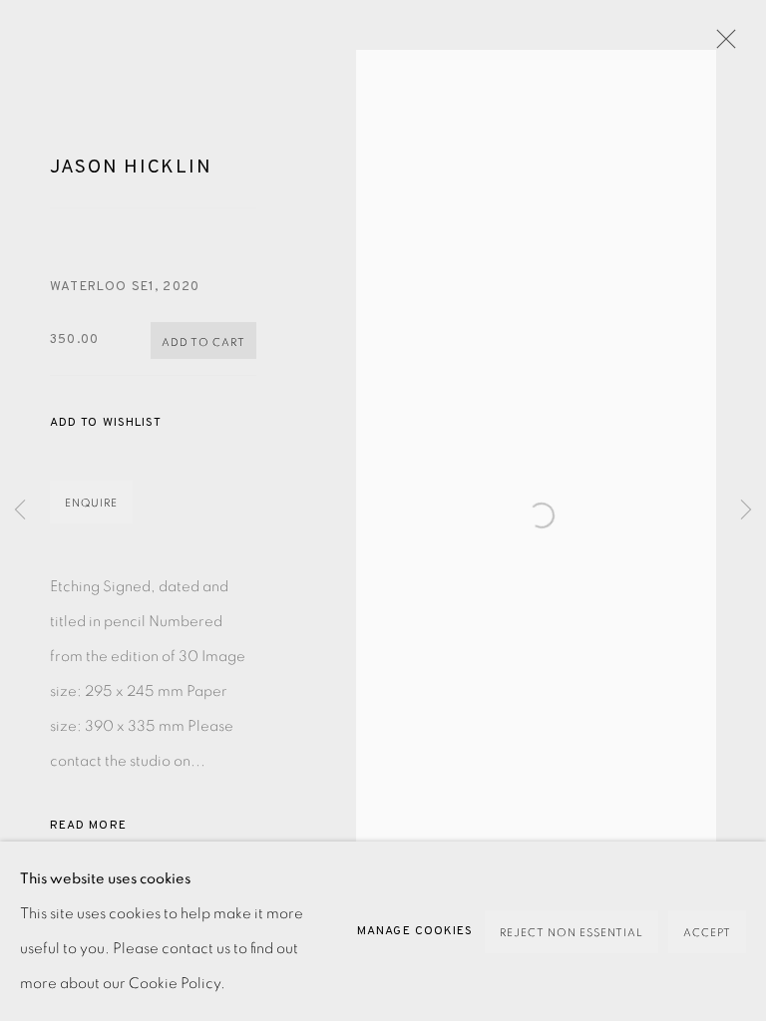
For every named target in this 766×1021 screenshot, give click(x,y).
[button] (106, 423)
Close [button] (721, 45)
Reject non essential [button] (571, 932)
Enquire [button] (91, 503)
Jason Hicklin (130, 167)
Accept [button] (707, 932)
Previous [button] (20, 511)
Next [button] (746, 511)
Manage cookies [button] (415, 931)
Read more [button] (88, 826)
